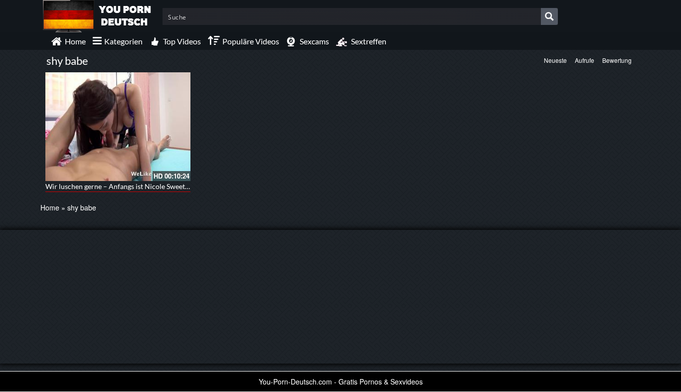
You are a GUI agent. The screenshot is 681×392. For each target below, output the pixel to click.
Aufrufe (584, 60)
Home (49, 207)
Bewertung (617, 60)
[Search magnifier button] (549, 16)
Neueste (555, 60)
